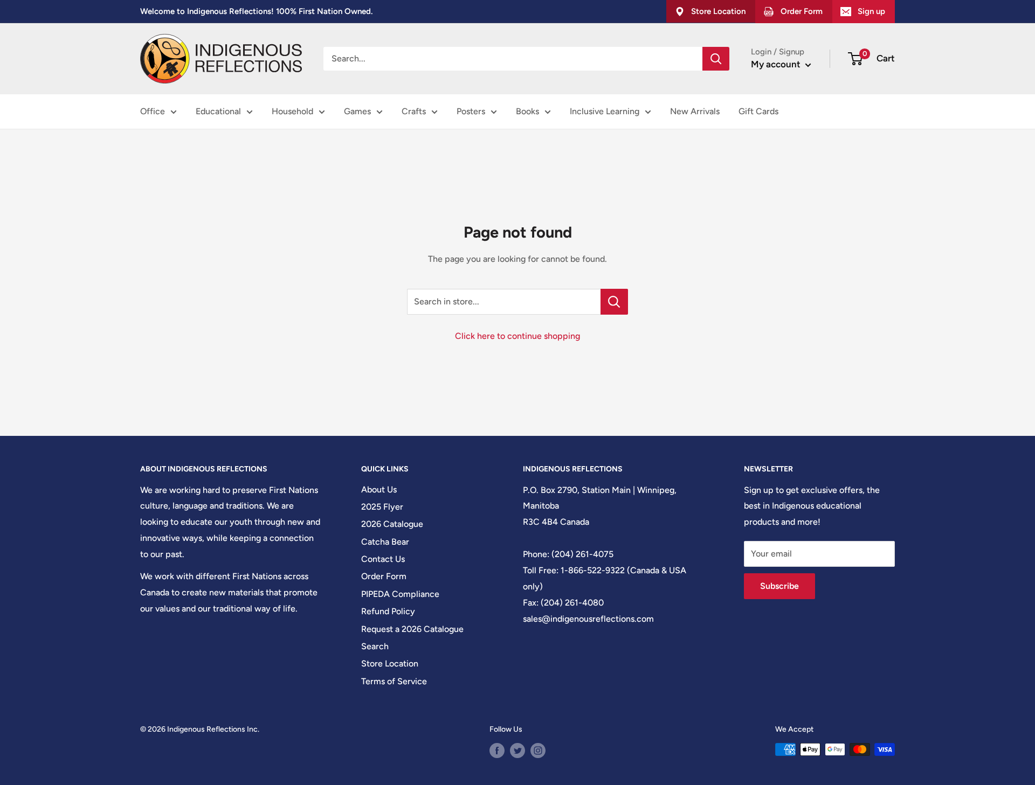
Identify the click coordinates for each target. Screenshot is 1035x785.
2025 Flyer (382, 507)
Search (375, 646)
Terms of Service (394, 681)
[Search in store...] (614, 302)
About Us (379, 489)
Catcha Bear (385, 542)
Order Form (383, 576)
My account (777, 64)
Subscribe (779, 586)
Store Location (389, 663)
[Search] (715, 59)
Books (527, 111)
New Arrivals (695, 111)
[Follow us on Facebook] (497, 750)
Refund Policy (388, 611)
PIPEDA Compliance (400, 594)
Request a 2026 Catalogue (412, 629)
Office (152, 111)
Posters (471, 111)
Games (357, 111)
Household (292, 111)
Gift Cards (758, 111)
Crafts (414, 111)
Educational (218, 111)
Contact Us (383, 559)
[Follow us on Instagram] (538, 750)
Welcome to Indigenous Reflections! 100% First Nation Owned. (256, 11)
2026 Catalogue (392, 524)
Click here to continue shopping (517, 336)
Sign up (871, 11)
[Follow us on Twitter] (517, 750)
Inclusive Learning (604, 111)
